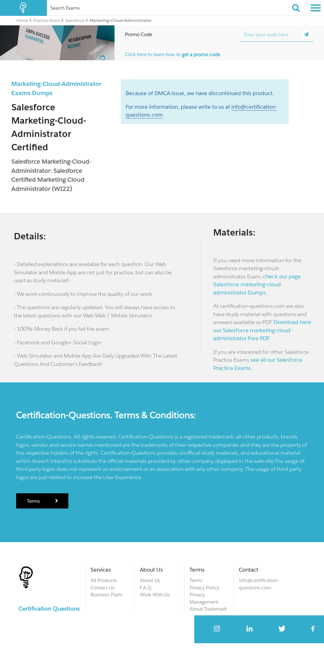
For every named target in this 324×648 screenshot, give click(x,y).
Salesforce (74, 20)
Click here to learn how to (172, 54)
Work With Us (155, 595)
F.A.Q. (146, 588)
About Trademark (208, 609)
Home (22, 20)
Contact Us (102, 588)
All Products (103, 580)
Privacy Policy (204, 588)
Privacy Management (204, 598)
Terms (34, 501)
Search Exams (64, 8)
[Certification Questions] (23, 8)
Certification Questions (49, 608)
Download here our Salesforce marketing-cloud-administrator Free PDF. (262, 330)
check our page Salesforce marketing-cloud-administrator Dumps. (257, 284)
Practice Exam (46, 20)
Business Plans (106, 595)
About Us (150, 580)
